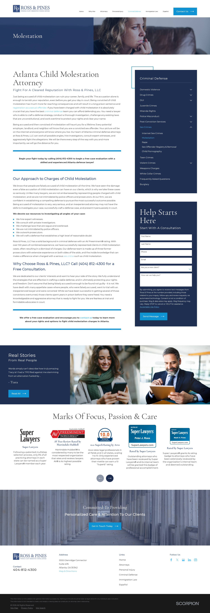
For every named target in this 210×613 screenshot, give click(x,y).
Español (123, 584)
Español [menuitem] (165, 11)
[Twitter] (177, 559)
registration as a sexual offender (30, 108)
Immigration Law (128, 579)
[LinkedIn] (189, 559)
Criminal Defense (128, 574)
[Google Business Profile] (183, 559)
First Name (146, 236)
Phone (144, 252)
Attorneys (124, 565)
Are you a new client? (150, 267)
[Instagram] (195, 559)
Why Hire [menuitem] (92, 11)
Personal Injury (127, 570)
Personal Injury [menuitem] (117, 11)
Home (122, 560)
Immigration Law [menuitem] (152, 11)
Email (143, 260)
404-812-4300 (178, 2)
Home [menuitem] (81, 11)
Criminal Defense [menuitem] (134, 11)
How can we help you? (150, 275)
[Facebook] (171, 559)
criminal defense (54, 111)
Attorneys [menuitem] (103, 11)
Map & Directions (68, 571)
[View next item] (109, 478)
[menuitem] (164, 89)
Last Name (146, 244)
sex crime (69, 256)
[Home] (31, 8)
